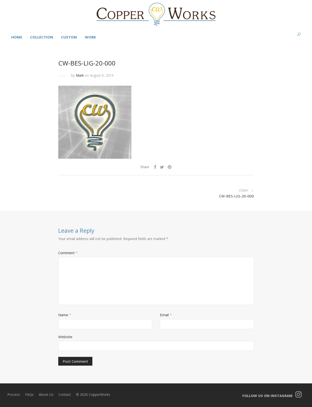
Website (65, 336)
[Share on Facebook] (155, 167)
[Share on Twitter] (162, 167)
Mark (80, 75)
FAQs (29, 394)
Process (13, 394)
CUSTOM (69, 37)
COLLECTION (41, 37)
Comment (68, 252)
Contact (64, 394)
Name (64, 314)
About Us (46, 394)
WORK (90, 37)
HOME (16, 37)
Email (166, 314)
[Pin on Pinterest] (170, 167)
